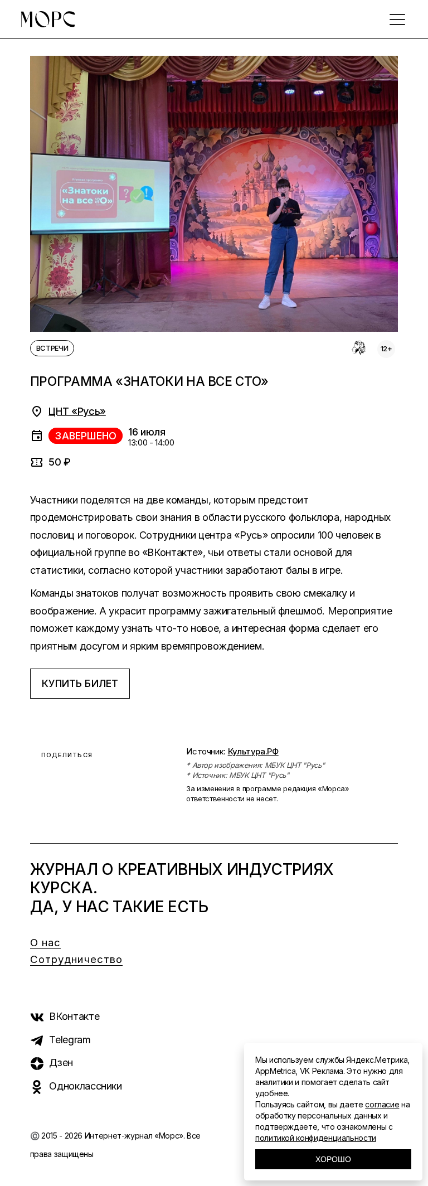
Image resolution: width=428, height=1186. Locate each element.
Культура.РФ (253, 751)
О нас (45, 942)
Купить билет (80, 683)
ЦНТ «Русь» (76, 411)
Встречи (52, 347)
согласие (382, 1104)
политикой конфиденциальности (315, 1138)
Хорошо (333, 1159)
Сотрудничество (76, 959)
